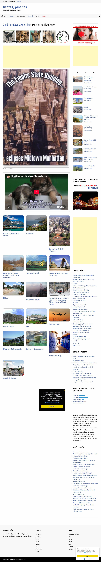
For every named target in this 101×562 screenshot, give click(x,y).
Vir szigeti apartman (79, 494)
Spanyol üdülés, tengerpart (81, 339)
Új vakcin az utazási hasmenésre (82, 375)
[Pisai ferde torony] (78, 99)
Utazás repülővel (78, 322)
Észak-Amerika (21, 24)
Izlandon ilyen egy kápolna (81, 330)
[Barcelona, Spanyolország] (78, 126)
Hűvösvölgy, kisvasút (79, 300)
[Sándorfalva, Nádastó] (78, 149)
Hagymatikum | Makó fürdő (81, 292)
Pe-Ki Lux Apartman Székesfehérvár (83, 464)
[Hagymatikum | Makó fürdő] (78, 140)
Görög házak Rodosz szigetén (12, 349)
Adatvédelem (13, 559)
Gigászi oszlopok (8, 326)
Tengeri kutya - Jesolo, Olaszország (90, 88)
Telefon (38, 544)
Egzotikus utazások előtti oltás (82, 373)
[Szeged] (78, 107)
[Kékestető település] (78, 166)
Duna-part (76, 345)
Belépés (19, 1)
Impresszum (6, 559)
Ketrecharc (39, 549)
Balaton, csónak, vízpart (80, 309)
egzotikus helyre (78, 402)
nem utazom (77, 404)
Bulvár (37, 539)
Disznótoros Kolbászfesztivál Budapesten (85, 483)
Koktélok (38, 537)
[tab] (77, 72)
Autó (69, 544)
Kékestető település (89, 166)
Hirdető (30, 16)
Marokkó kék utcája (55, 356)
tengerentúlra (77, 399)
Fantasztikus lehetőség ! (80, 456)
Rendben (87, 556)
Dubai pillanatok (78, 320)
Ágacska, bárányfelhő (79, 305)
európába (76, 397)
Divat (69, 537)
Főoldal (3, 16)
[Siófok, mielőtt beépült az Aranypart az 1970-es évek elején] (78, 116)
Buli (37, 546)
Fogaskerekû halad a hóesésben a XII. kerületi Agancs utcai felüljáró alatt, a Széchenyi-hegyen (59, 301)
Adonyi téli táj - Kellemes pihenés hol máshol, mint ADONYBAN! (11, 275)
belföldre (76, 395)
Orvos (70, 542)
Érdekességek (21, 16)
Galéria (7, 24)
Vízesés (75, 341)
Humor (37, 551)
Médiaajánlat (21, 559)
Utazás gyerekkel (78, 371)
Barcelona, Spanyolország (88, 127)
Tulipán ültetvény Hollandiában (82, 328)
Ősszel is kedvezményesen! (81, 471)
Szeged (86, 107)
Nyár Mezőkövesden (79, 481)
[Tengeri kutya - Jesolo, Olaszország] (78, 87)
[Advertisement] (36, 57)
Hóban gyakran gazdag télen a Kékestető (90, 158)
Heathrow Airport (54, 324)
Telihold (75, 303)
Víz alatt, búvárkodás (79, 307)
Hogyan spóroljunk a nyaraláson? (83, 382)
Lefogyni (70, 546)
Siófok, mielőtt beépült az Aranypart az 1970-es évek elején (91, 117)
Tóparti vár (76, 343)
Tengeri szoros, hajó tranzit (81, 332)
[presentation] (77, 72)
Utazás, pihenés (15, 7)
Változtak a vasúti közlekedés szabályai (85, 363)
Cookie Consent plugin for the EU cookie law (88, 559)
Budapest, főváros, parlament (82, 326)
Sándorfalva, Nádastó (90, 149)
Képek (37, 16)
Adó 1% (44, 16)
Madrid (75, 334)
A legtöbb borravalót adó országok (83, 365)
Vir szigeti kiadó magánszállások (82, 488)
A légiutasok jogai (78, 361)
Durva (70, 539)
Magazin (11, 16)
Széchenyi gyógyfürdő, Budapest (82, 324)
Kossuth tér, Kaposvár (10, 378)
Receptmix (39, 534)
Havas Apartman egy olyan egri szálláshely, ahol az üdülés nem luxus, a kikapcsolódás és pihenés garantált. (85, 475)
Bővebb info (87, 553)
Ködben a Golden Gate (33, 300)
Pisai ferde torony (89, 98)
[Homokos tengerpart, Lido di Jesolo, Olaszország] (78, 77)
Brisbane (5, 298)
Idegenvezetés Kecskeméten (81, 467)
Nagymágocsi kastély (32, 273)
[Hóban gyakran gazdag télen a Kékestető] (78, 158)
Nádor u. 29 (76, 479)
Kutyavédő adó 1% (73, 534)
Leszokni (70, 549)
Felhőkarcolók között (79, 337)
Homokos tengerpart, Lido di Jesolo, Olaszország (89, 78)
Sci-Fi (37, 542)
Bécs (27, 326)
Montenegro (30, 233)
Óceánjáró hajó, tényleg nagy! (35, 349)
